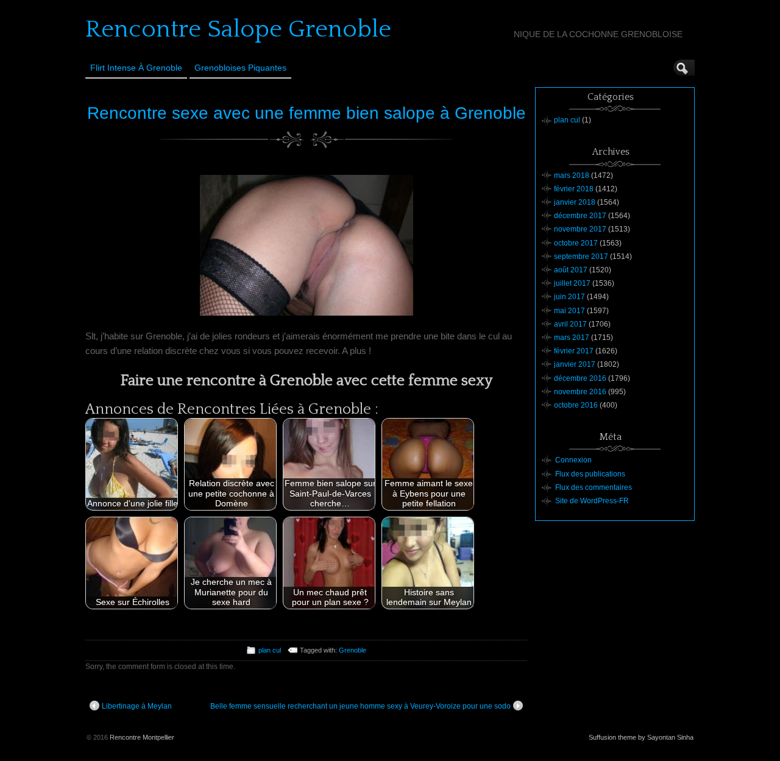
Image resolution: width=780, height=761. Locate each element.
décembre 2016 (580, 378)
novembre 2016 (580, 392)
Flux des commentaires (593, 487)
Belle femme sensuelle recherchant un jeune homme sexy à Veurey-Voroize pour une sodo (360, 706)
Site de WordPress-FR (592, 501)
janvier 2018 (574, 202)
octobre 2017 (576, 243)
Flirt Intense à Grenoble (136, 68)
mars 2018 (571, 175)
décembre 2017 (580, 215)
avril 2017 (570, 324)
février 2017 (574, 351)
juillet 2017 (572, 283)
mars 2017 (571, 337)
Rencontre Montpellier (142, 737)
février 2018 (574, 189)
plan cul (269, 650)
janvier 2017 (574, 364)
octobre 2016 (576, 405)
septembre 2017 (581, 256)
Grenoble (352, 650)
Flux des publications (590, 474)
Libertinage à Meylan (137, 706)
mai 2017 (569, 310)
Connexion (573, 460)
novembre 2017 (580, 229)
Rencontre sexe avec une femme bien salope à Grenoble (306, 113)
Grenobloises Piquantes (240, 68)
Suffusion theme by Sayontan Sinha (641, 737)
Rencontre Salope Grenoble (238, 29)
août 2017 (570, 270)
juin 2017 (569, 296)
